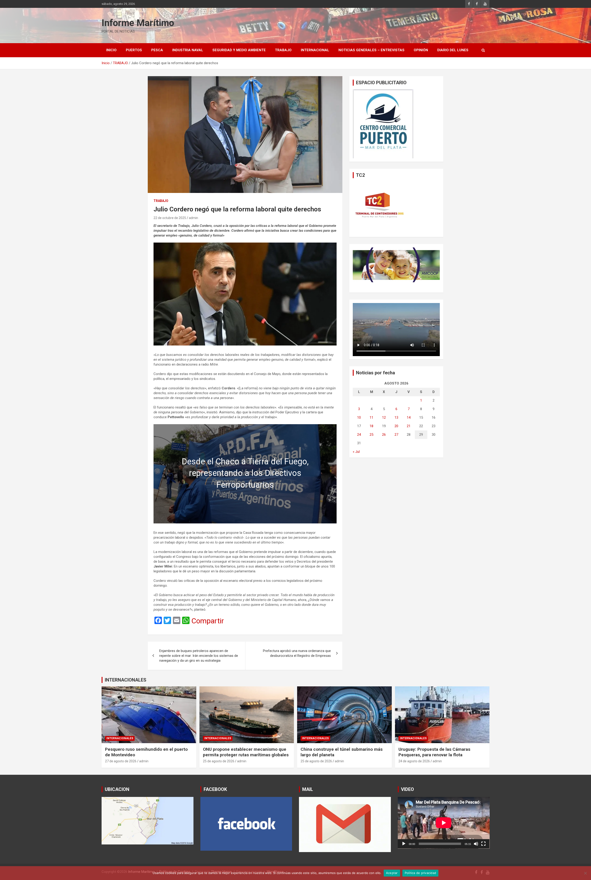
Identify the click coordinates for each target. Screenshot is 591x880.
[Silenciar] (476, 843)
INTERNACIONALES (125, 680)
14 (408, 417)
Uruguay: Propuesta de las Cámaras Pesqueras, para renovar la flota (434, 752)
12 (384, 417)
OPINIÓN (421, 50)
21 (408, 426)
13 (396, 417)
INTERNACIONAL (315, 50)
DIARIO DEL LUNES (452, 50)
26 (384, 434)
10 (359, 417)
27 (396, 434)
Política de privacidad (420, 873)
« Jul (356, 452)
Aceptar (392, 873)
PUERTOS (134, 50)
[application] (444, 823)
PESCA (157, 50)
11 (371, 417)
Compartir (207, 621)
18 (371, 426)
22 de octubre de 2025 (170, 218)
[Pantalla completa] (483, 843)
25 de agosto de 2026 (218, 761)
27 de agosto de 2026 (120, 761)
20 (396, 426)
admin (193, 218)
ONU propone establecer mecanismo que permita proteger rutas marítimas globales (246, 752)
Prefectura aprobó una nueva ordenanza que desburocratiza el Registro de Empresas (297, 653)
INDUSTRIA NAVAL (187, 50)
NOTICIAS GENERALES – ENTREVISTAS (371, 50)
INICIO (111, 50)
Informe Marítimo (138, 23)
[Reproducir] (403, 843)
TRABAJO (283, 50)
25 (371, 434)
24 (359, 434)
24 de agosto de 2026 (414, 761)
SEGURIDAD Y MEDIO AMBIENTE (239, 50)
